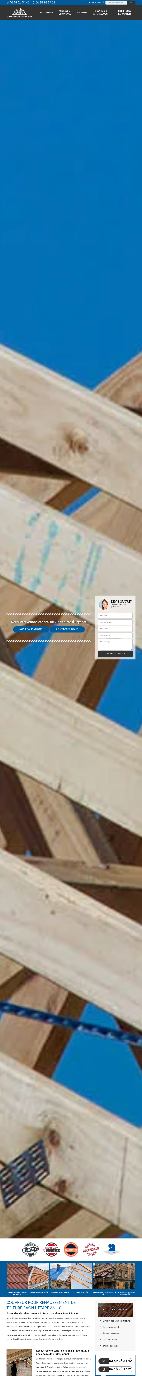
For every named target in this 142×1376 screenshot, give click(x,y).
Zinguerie (82, 13)
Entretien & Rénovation (124, 12)
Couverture (46, 13)
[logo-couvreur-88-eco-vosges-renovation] (19, 12)
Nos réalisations (30, 629)
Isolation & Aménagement (101, 12)
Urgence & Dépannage (65, 12)
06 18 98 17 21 (45, 2)
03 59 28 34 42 (19, 2)
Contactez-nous (67, 629)
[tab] (71, 688)
